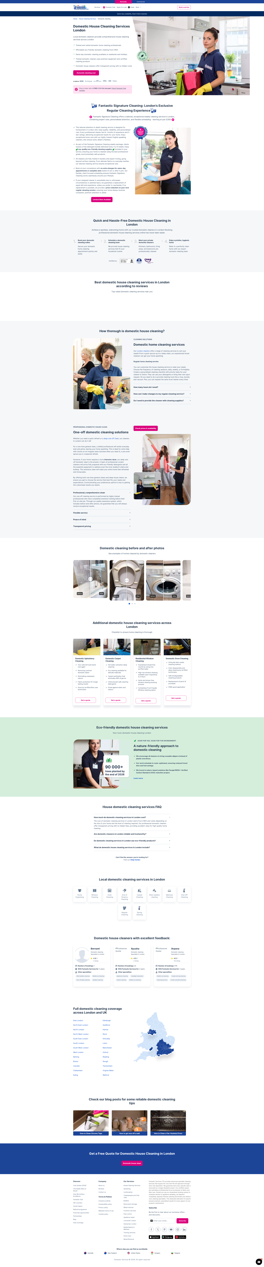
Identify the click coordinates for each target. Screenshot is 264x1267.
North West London (80, 1034)
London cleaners (143, 351)
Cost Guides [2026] (79, 1185)
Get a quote (85, 700)
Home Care (127, 1236)
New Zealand (112, 1253)
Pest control (128, 1214)
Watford (106, 1075)
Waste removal (128, 1207)
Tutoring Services (129, 1232)
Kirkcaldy (106, 1039)
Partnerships (77, 1216)
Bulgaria (177, 1253)
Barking (76, 1057)
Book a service (184, 7)
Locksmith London (130, 1220)
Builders (126, 1201)
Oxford (105, 1052)
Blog (74, 1219)
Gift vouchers (77, 1203)
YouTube (171, 1229)
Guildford (106, 1025)
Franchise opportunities (81, 1213)
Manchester (107, 1048)
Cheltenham (77, 1070)
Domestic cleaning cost (86, 73)
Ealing (75, 1075)
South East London (80, 1039)
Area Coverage (78, 1222)
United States (135, 1253)
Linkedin (184, 1229)
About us (101, 1185)
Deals (132, 7)
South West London (80, 1048)
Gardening (127, 1189)
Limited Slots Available (102, 200)
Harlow (105, 1030)
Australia (90, 1253)
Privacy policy (103, 1207)
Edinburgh (107, 1020)
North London (78, 1030)
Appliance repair (129, 1217)
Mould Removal (129, 1239)
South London (78, 1043)
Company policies (104, 1201)
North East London (80, 1025)
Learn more (138, 778)
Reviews (101, 1189)
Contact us (102, 1192)
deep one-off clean (111, 438)
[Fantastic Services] (80, 7)
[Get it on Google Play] (167, 1237)
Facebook (151, 1229)
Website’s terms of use (106, 1211)
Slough (105, 1061)
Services (97, 7)
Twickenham (107, 1066)
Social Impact (77, 1206)
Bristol (75, 1061)
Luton (105, 1043)
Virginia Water (108, 1070)
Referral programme (80, 1209)
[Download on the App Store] (154, 1237)
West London (78, 1052)
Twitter (157, 1229)
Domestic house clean (132, 1163)
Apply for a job (122, 7)
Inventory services (130, 1211)
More (137, 7)
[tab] (129, 603)
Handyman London (130, 1224)
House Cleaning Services (132, 1185)
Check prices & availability (145, 428)
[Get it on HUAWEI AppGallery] (180, 1237)
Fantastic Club (110, 7)
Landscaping (128, 1192)
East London (78, 1020)
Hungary (157, 1253)
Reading (106, 1057)
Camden (76, 1066)
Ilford (105, 1034)
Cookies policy (103, 1214)
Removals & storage (130, 1204)
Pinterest (164, 1229)
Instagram (177, 1229)
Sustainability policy (105, 1204)
